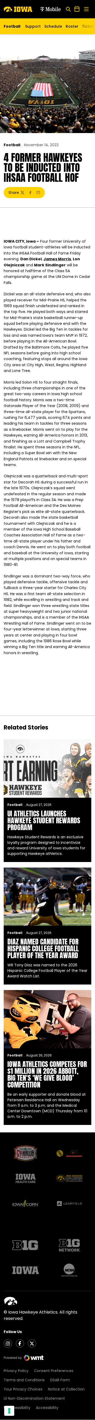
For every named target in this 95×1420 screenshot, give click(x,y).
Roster (72, 26)
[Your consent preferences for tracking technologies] (9, 1411)
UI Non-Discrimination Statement (34, 1398)
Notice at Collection (66, 1389)
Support (33, 26)
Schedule (53, 26)
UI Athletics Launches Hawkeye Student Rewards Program (43, 820)
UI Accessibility (17, 1407)
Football (12, 145)
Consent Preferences (53, 1370)
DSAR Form (60, 1380)
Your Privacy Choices (23, 1389)
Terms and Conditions (24, 1380)
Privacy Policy (16, 1370)
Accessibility (47, 1407)
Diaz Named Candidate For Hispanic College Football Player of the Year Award (43, 948)
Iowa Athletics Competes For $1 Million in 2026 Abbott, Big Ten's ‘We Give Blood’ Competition (47, 1074)
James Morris (57, 259)
